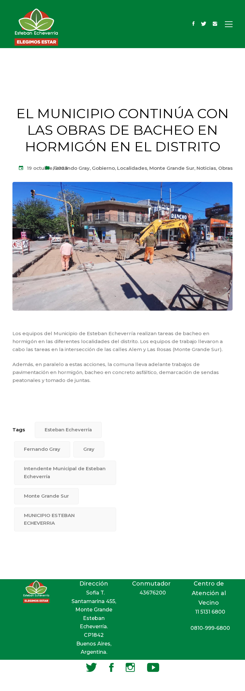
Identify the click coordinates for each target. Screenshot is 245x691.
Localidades (132, 168)
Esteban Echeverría (68, 430)
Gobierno (103, 168)
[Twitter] (203, 24)
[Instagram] (215, 24)
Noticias (206, 168)
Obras (225, 168)
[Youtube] (153, 667)
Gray (88, 449)
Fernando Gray (71, 168)
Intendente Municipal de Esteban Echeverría (65, 472)
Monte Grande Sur (171, 168)
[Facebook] (193, 24)
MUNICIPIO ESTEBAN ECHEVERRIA (49, 519)
